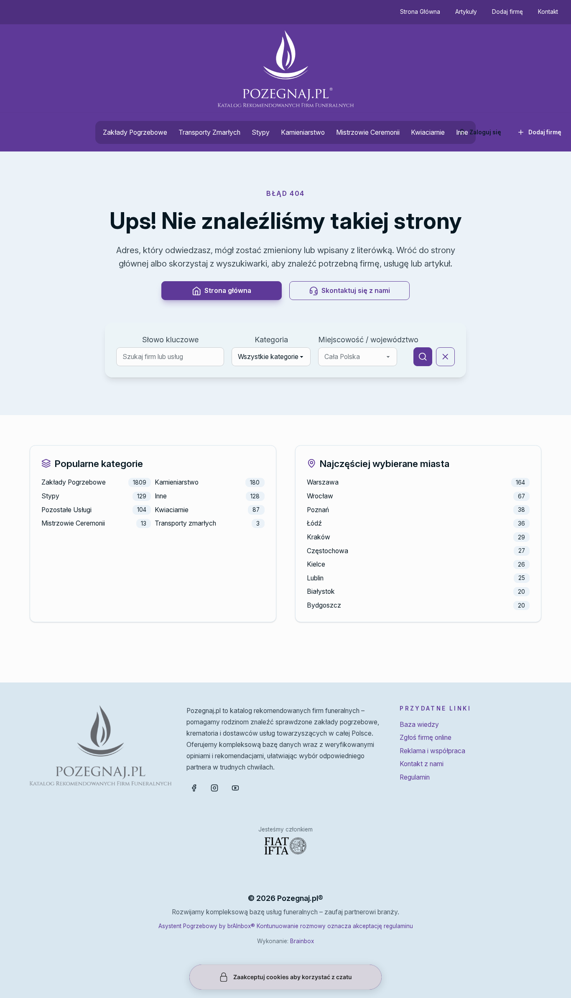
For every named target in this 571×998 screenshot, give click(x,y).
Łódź (314, 523)
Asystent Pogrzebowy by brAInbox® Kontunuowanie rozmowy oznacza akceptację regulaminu (285, 926)
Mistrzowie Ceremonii (368, 132)
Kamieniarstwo (303, 132)
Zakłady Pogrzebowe (135, 132)
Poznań (318, 510)
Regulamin (415, 777)
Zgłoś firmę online (425, 737)
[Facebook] (193, 787)
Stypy (261, 132)
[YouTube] (235, 787)
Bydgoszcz (324, 605)
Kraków (318, 537)
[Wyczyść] (445, 356)
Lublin (315, 578)
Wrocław (320, 496)
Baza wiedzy (419, 725)
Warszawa (323, 482)
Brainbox (302, 941)
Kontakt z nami (422, 764)
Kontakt (548, 11)
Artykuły (466, 11)
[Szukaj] (422, 356)
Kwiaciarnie (428, 132)
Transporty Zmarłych (209, 132)
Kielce (316, 564)
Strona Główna (420, 11)
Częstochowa (327, 551)
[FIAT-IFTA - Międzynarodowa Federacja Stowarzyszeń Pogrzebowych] (285, 845)
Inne (462, 132)
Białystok (321, 591)
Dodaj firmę (507, 11)
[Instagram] (214, 787)
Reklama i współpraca (432, 751)
